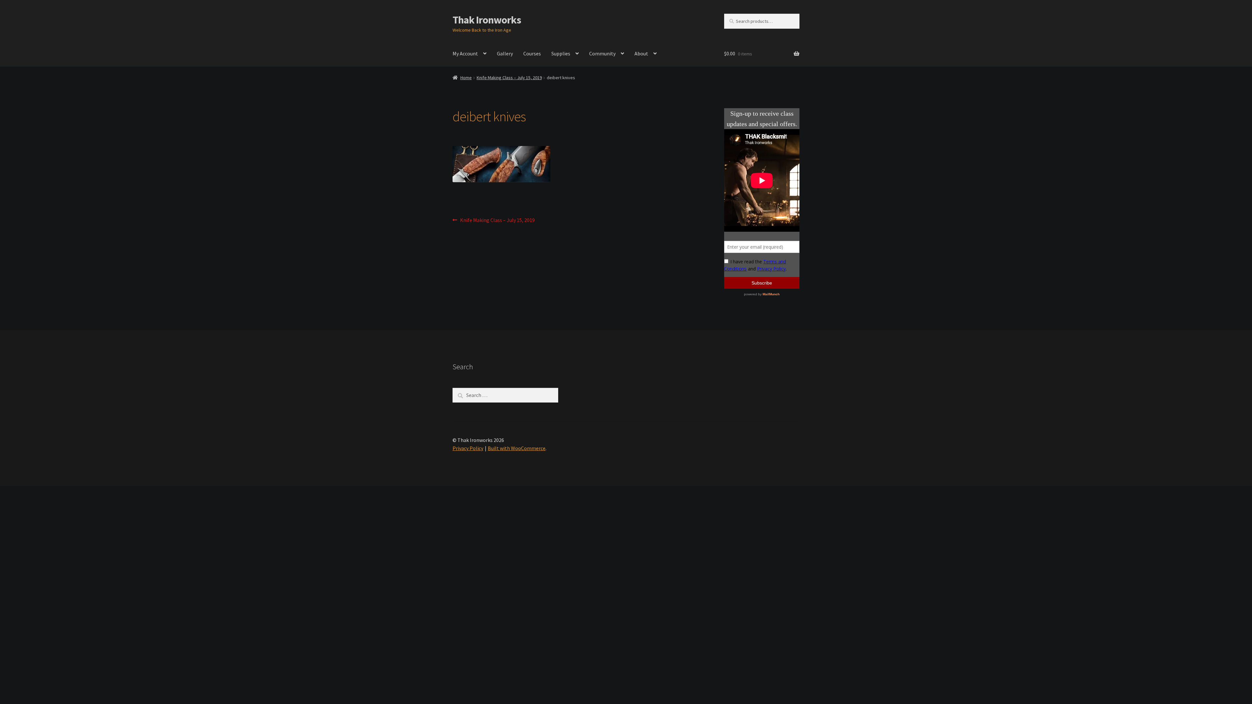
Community (602, 53)
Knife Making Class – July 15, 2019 (509, 78)
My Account (465, 53)
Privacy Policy (468, 448)
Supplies (560, 53)
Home (466, 78)
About (641, 53)
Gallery (505, 53)
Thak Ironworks (487, 19)
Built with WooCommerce (516, 448)
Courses (532, 53)
